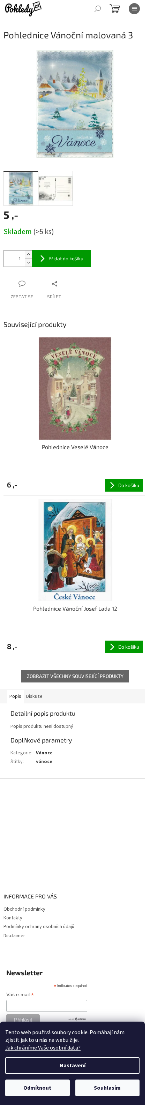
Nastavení (72, 1065)
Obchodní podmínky (24, 909)
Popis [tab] (15, 696)
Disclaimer (14, 935)
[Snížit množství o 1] (28, 263)
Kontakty (12, 917)
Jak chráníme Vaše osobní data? (43, 1048)
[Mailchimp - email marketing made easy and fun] (77, 1018)
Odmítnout (37, 1088)
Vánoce (44, 752)
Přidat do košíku (65, 258)
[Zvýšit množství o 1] (28, 255)
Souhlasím (107, 1088)
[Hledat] (98, 9)
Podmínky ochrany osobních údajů (38, 926)
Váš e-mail (20, 995)
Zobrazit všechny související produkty (75, 676)
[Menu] (134, 9)
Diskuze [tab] (34, 696)
